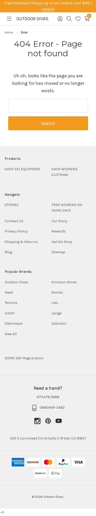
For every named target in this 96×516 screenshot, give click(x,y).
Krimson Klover (64, 282)
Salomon (58, 323)
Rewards (58, 231)
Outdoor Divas (16, 282)
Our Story (59, 221)
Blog (8, 252)
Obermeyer (14, 323)
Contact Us (14, 221)
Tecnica (11, 303)
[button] (48, 358)
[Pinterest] (50, 421)
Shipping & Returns (21, 242)
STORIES (11, 205)
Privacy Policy (16, 231)
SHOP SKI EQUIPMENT (22, 169)
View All (11, 334)
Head (9, 292)
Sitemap (58, 252)
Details (48, 9)
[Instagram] (39, 421)
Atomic (57, 292)
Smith (10, 313)
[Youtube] (59, 421)
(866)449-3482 (52, 407)
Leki (54, 303)
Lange (56, 313)
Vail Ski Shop (61, 242)
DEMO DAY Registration (24, 358)
